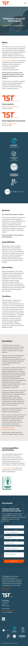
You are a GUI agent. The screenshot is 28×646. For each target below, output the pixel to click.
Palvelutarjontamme (7, 60)
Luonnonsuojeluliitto (7, 468)
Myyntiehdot (5, 590)
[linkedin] (3, 619)
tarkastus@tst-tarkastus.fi (12, 106)
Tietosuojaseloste (6, 588)
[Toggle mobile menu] (25, 3)
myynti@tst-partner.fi (11, 123)
